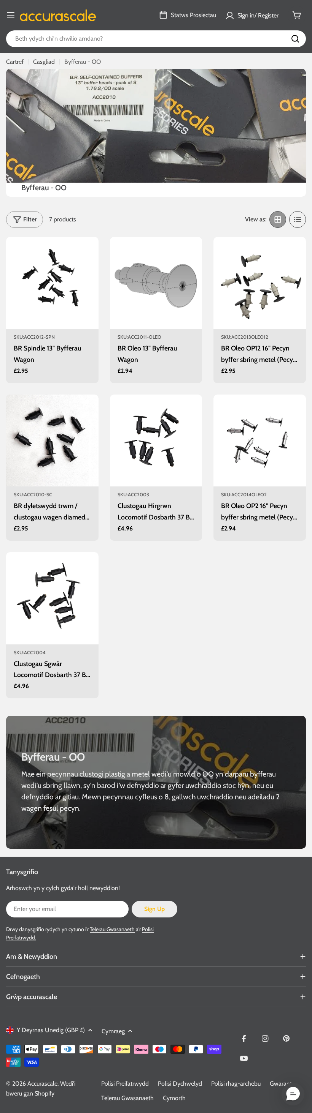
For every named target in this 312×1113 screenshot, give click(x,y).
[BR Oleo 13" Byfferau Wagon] (156, 283)
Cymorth (174, 1098)
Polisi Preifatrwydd (125, 1083)
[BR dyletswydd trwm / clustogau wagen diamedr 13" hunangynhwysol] (52, 441)
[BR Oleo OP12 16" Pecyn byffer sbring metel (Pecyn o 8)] (259, 283)
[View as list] (297, 219)
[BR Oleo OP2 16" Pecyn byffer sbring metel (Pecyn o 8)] (259, 441)
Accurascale (42, 1083)
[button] (293, 1094)
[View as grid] (277, 219)
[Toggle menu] (10, 15)
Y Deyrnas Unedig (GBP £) (51, 1030)
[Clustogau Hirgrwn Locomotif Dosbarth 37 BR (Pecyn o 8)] (156, 441)
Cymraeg (113, 1031)
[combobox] (156, 38)
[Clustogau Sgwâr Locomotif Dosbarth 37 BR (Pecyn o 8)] (52, 598)
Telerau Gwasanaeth (112, 929)
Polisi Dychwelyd (180, 1083)
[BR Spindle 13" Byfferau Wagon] (52, 283)
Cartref (15, 61)
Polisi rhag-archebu (236, 1083)
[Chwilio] (295, 38)
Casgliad (44, 61)
